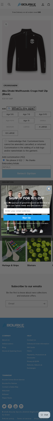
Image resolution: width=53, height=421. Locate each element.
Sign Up (26, 217)
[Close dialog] (49, 189)
